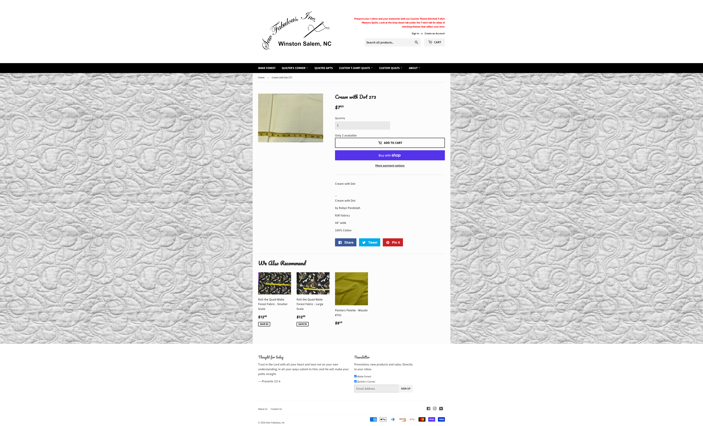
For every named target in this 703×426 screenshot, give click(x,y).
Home (261, 77)
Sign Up (405, 388)
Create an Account (435, 33)
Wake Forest (267, 68)
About (413, 68)
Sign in (415, 33)
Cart (437, 42)
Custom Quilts (389, 68)
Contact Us (276, 409)
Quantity (340, 118)
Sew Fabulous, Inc (275, 422)
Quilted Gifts (324, 68)
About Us (262, 409)
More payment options (390, 165)
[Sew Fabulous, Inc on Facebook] (428, 409)
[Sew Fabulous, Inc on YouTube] (441, 409)
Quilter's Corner (294, 68)
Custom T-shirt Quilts (355, 68)
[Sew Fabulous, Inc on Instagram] (435, 409)
